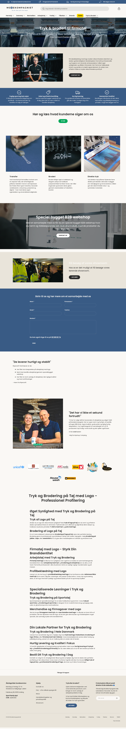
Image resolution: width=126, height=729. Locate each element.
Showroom (39, 703)
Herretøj (9, 16)
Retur (38, 694)
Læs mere (74, 277)
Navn (31, 301)
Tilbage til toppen (63, 673)
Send (34, 343)
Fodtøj (52, 16)
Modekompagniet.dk (15, 717)
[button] (119, 9)
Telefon (67, 310)
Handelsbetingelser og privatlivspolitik (44, 698)
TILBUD (80, 16)
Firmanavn (68, 301)
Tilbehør (62, 16)
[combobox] (74, 9)
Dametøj (19, 16)
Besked (32, 318)
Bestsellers (31, 16)
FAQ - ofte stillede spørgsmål (46, 690)
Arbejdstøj (41, 16)
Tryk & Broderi (91, 16)
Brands (72, 16)
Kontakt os (75, 75)
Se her (63, 121)
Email (31, 310)
